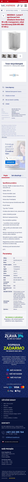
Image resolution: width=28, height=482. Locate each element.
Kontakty (6, 415)
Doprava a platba (8, 409)
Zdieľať (7, 104)
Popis (6, 175)
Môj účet (6, 405)
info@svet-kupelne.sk (12, 437)
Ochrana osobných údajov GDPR (12, 413)
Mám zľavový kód (8, 403)
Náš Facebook (15, 370)
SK (7, 1)
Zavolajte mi (10, 162)
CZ (5, 1)
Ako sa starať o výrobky (12, 100)
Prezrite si (7, 319)
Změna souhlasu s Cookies (11, 418)
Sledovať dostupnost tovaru (13, 91)
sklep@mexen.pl (16, 113)
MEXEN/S (14, 111)
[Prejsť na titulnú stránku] (8, 6)
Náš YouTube (15, 377)
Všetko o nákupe (8, 407)
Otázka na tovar (10, 96)
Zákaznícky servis (8, 411)
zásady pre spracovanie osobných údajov (12, 166)
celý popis (4, 137)
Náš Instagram (15, 374)
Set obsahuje (17, 175)
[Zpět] (3, 16)
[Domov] (2, 1)
